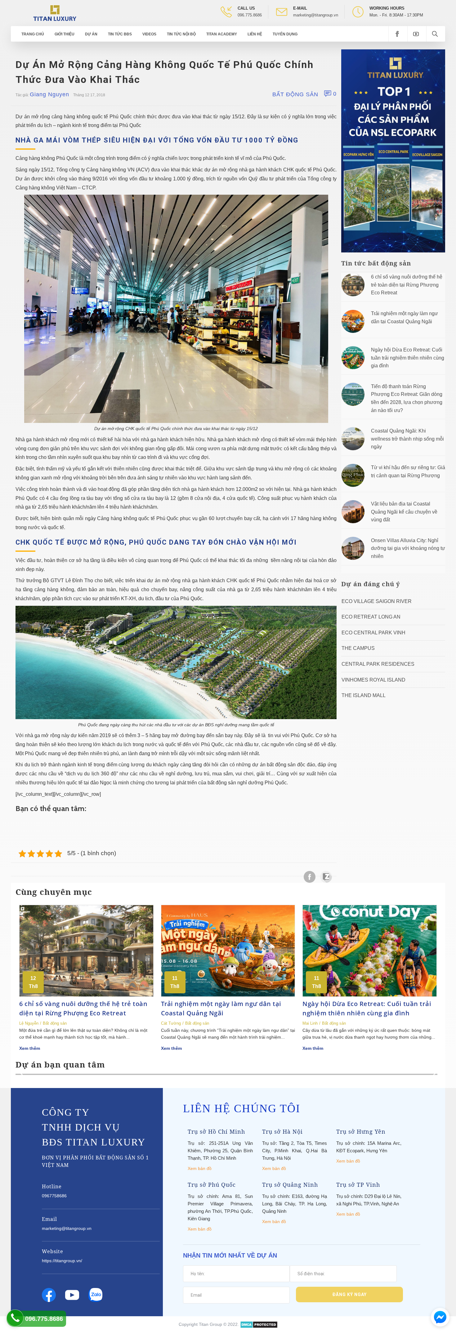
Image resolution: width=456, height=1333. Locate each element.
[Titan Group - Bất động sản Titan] (55, 12)
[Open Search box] (435, 34)
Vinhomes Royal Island (373, 679)
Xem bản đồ (200, 1168)
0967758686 (54, 1195)
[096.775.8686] (15, 1317)
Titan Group (210, 1324)
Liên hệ (255, 34)
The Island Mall (364, 695)
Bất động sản (295, 94)
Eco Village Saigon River (377, 601)
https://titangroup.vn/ (62, 1260)
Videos (149, 34)
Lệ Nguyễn (28, 1023)
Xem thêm (29, 1048)
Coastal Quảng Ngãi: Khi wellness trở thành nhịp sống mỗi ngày (407, 438)
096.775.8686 (250, 15)
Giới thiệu (64, 34)
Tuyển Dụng (285, 34)
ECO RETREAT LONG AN (371, 616)
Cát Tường (171, 1023)
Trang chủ (32, 34)
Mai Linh (310, 1023)
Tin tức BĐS (120, 34)
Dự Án (91, 34)
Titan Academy (221, 34)
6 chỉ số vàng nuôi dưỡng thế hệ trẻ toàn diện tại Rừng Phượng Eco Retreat (406, 284)
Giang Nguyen (49, 94)
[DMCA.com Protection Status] (259, 1324)
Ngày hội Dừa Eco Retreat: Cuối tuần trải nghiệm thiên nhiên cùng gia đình (407, 357)
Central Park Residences (378, 664)
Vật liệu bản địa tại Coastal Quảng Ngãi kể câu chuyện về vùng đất (404, 511)
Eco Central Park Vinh (373, 632)
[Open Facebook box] (397, 34)
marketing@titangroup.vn (315, 15)
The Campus (358, 648)
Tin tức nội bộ (181, 34)
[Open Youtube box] (416, 34)
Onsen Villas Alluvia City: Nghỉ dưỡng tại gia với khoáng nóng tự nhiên (408, 548)
